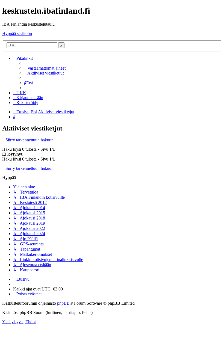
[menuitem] (45, 68)
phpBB (63, 303)
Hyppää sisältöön (17, 33)
